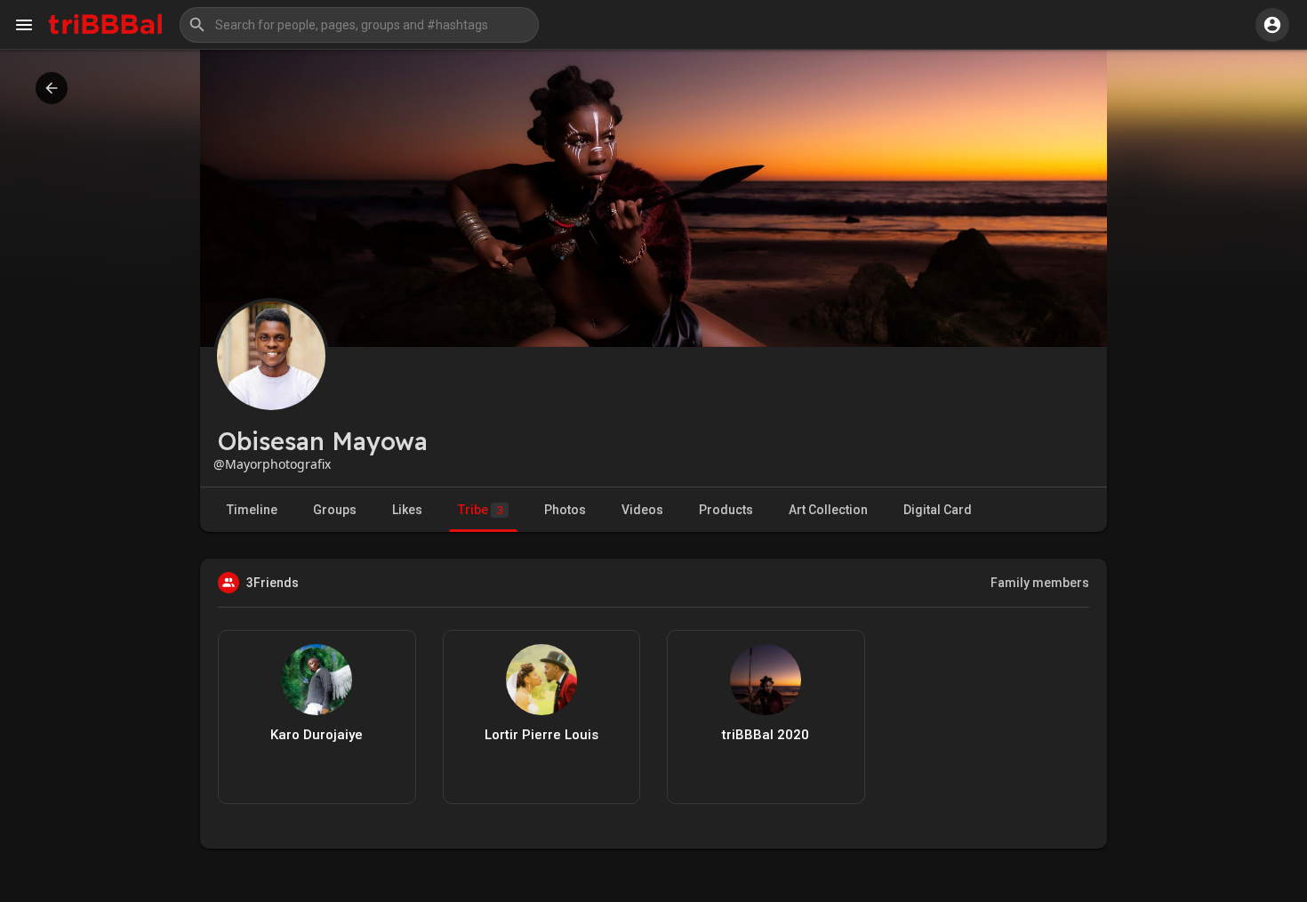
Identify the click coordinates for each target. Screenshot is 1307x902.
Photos (565, 510)
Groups (335, 510)
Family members (1039, 583)
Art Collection (828, 510)
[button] (359, 25)
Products (726, 510)
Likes (407, 510)
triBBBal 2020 (765, 735)
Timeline (252, 510)
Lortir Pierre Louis (541, 735)
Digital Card (937, 510)
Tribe (480, 510)
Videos (642, 510)
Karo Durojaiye (316, 735)
